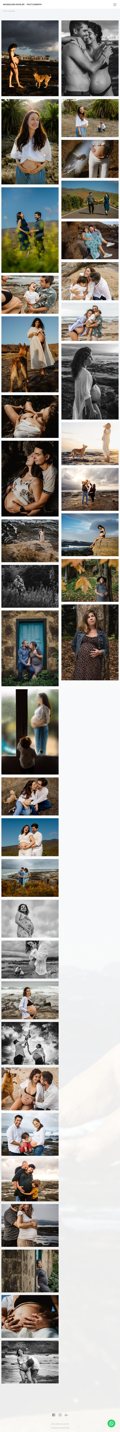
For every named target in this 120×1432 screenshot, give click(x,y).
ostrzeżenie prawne (60, 1424)
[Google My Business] (66, 1415)
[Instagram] (60, 1415)
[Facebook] (53, 1415)
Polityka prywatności (60, 1428)
